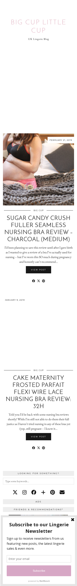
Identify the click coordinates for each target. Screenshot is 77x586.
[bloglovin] (43, 492)
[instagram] (24, 492)
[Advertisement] (38, 87)
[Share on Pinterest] (43, 281)
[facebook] (33, 492)
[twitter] (15, 492)
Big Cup (39, 210)
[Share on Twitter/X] (38, 281)
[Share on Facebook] (33, 281)
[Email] (62, 492)
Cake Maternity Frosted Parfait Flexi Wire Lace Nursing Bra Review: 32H (38, 392)
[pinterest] (52, 492)
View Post (38, 269)
